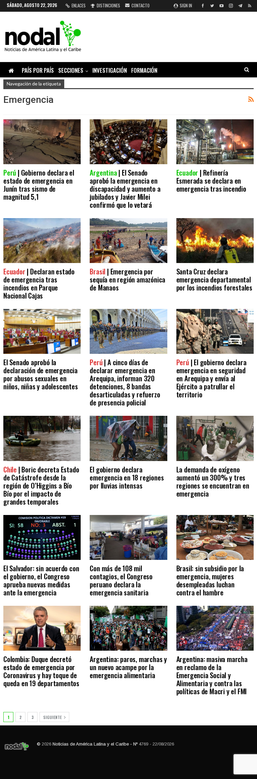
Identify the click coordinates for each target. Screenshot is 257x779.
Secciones (70, 70)
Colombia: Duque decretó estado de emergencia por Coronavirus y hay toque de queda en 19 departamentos (41, 671)
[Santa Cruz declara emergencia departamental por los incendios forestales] (215, 240)
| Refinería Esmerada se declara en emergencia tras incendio (211, 180)
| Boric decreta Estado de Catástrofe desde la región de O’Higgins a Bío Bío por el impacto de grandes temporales (41, 485)
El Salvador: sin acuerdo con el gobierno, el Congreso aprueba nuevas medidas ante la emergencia (41, 580)
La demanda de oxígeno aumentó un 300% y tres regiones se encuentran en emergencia (212, 481)
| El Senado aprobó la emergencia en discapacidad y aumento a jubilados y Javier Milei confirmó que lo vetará (125, 188)
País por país (38, 70)
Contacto (141, 5)
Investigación (109, 70)
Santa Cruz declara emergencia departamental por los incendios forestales (214, 279)
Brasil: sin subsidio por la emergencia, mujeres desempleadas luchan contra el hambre (210, 580)
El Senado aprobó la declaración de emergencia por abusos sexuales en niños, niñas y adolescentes (40, 374)
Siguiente (53, 717)
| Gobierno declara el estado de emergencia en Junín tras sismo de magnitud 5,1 (38, 184)
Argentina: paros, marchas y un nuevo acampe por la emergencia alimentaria (128, 667)
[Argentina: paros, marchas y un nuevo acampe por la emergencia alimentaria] (128, 628)
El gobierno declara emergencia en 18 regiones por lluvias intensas (127, 477)
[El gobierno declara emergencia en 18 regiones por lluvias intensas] (128, 438)
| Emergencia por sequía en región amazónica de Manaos (127, 279)
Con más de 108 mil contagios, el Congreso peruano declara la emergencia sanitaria (121, 580)
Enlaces (79, 5)
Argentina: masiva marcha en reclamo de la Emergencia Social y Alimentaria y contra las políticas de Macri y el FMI (212, 675)
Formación (144, 70)
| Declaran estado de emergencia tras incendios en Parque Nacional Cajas (39, 283)
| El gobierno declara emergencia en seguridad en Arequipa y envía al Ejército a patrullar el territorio (211, 378)
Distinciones (108, 5)
